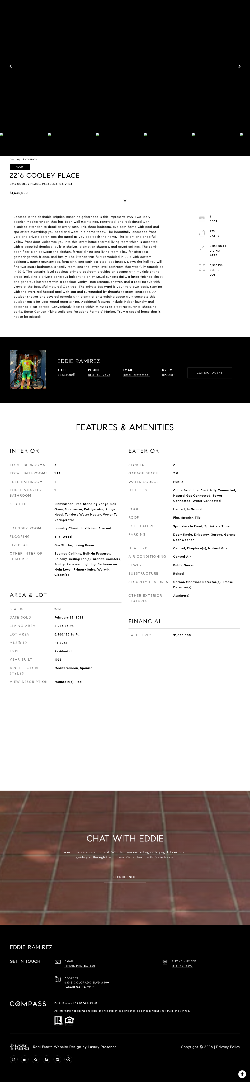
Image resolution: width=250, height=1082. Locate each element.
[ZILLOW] (57, 1059)
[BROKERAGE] (68, 1059)
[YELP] (35, 1059)
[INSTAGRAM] (14, 1059)
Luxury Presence (102, 1047)
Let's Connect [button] (125, 877)
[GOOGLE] (46, 1059)
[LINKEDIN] (25, 1059)
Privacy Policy (228, 1047)
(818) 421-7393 (99, 375)
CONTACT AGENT (210, 373)
